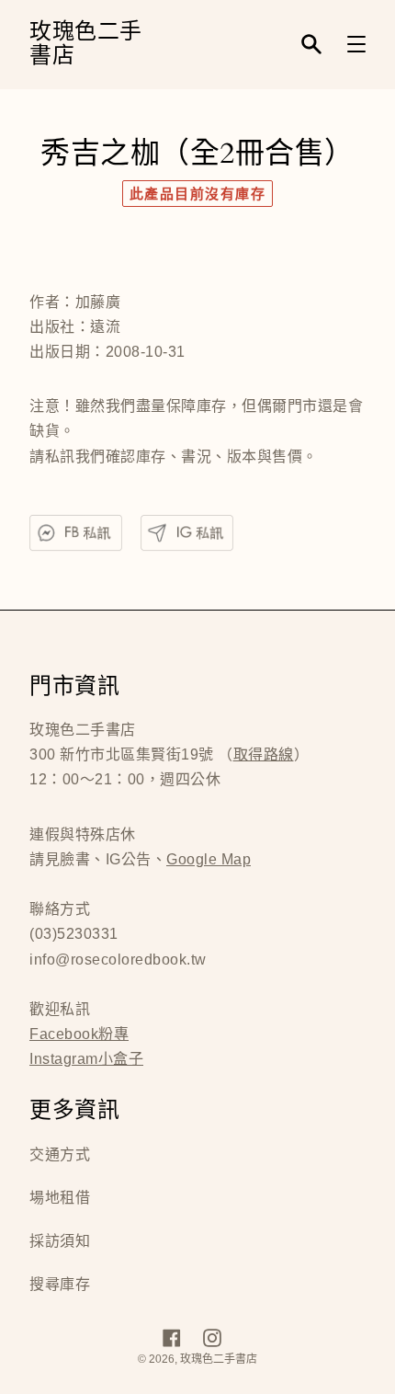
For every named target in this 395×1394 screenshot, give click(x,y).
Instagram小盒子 (86, 1059)
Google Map (208, 859)
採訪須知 (59, 1241)
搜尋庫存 (59, 1284)
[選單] (356, 44)
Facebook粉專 (79, 1034)
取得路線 (263, 754)
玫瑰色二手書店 (85, 44)
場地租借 (59, 1197)
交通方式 (59, 1154)
